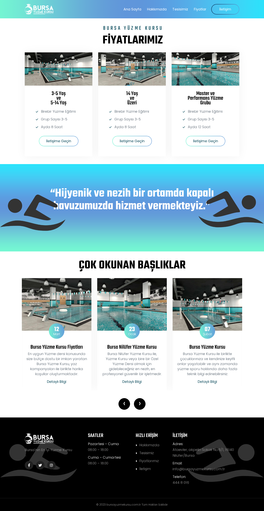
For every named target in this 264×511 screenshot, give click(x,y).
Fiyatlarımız (149, 460)
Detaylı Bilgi (56, 381)
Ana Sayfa (132, 9)
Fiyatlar (200, 9)
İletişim (225, 9)
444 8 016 (181, 482)
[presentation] (124, 404)
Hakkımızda (157, 9)
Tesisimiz (180, 9)
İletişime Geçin (58, 141)
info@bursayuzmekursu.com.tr (199, 469)
